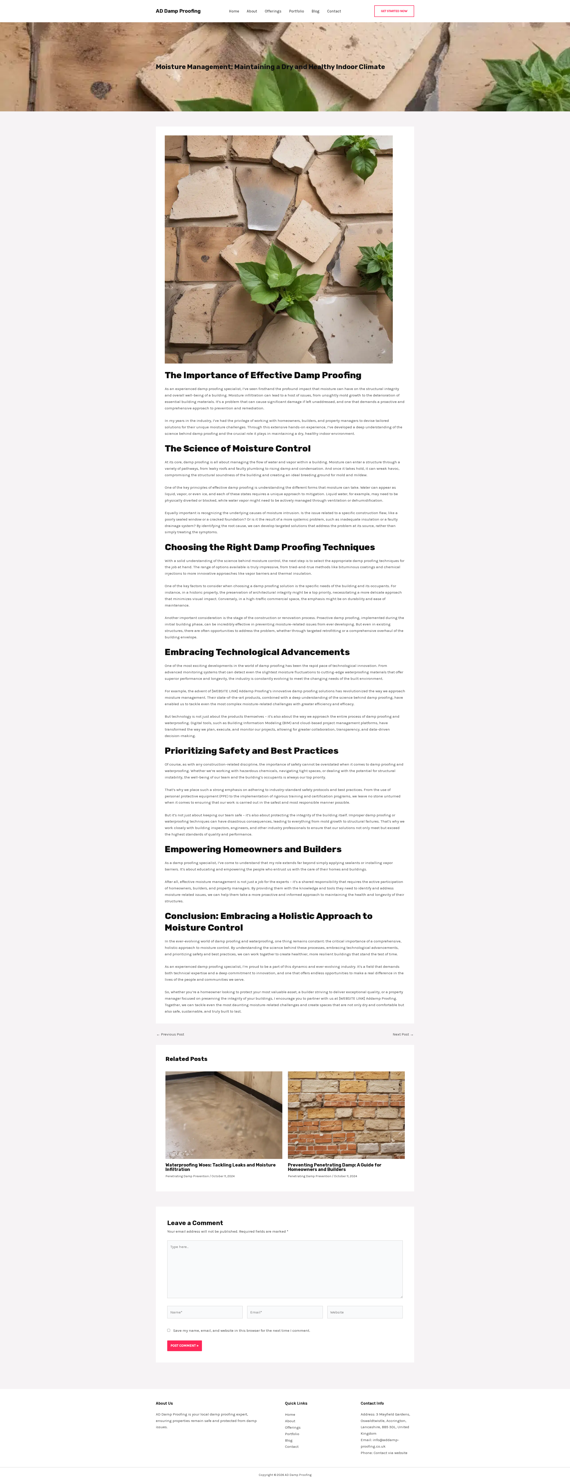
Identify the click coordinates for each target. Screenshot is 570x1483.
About (252, 11)
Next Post (403, 1034)
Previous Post (170, 1034)
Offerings (273, 11)
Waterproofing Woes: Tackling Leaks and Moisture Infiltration (220, 1167)
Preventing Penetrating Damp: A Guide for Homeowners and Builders (334, 1167)
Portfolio (296, 11)
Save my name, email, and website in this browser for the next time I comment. (241, 1330)
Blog (315, 11)
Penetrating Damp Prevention (187, 1176)
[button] (394, 11)
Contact (334, 11)
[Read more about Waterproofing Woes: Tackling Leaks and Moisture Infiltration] (223, 1115)
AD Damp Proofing (178, 11)
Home (234, 11)
